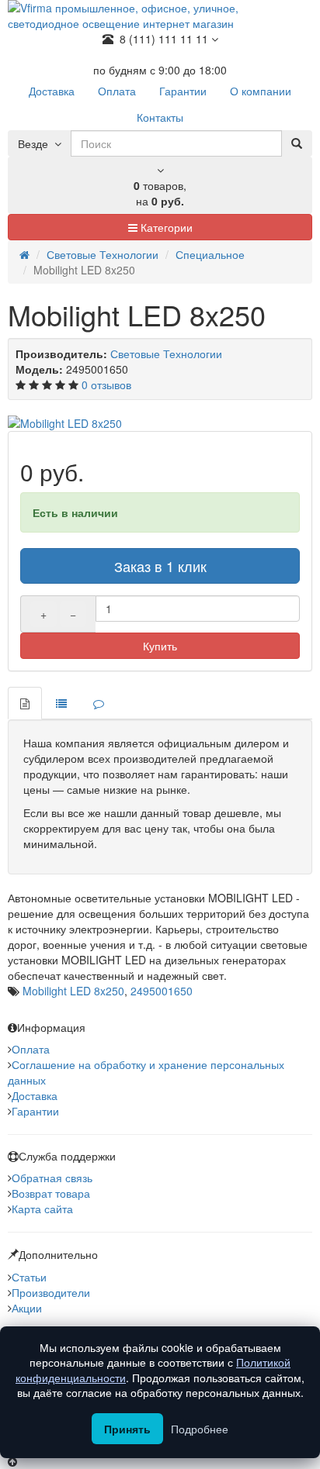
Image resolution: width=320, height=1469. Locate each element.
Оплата (31, 1049)
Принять (127, 1428)
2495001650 (161, 990)
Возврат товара (51, 1193)
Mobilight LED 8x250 (73, 990)
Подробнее (199, 1428)
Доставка (34, 1095)
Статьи (29, 1277)
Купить (160, 645)
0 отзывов (106, 384)
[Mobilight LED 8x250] (160, 423)
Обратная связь (52, 1177)
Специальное (210, 254)
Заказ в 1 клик (160, 566)
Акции (27, 1308)
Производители (51, 1292)
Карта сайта (42, 1208)
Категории (165, 227)
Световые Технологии (102, 254)
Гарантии (35, 1111)
